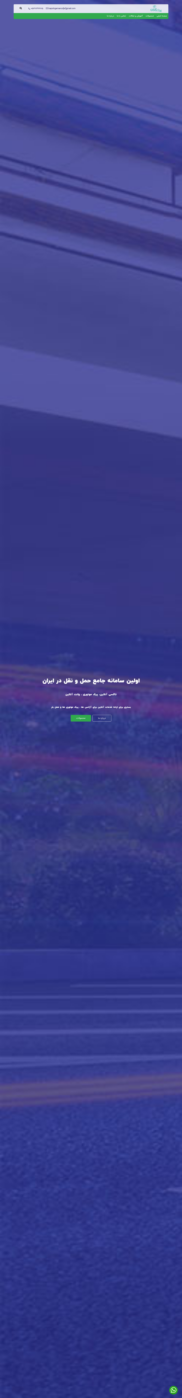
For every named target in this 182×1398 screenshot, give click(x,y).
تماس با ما (121, 16)
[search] (20, 9)
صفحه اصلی (162, 16)
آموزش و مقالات (136, 16)
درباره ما (110, 16)
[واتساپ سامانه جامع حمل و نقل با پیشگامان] (173, 1390)
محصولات (150, 16)
